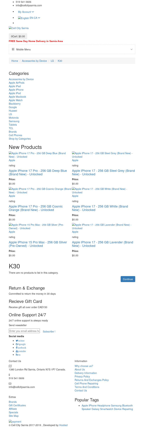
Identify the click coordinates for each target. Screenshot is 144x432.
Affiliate (13, 408)
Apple (12, 160)
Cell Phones (15, 135)
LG (52, 60)
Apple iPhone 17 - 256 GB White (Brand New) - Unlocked (100, 208)
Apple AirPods (16, 82)
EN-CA (34, 17)
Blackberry (15, 103)
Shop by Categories (20, 138)
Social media (16, 336)
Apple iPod (15, 93)
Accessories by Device (34, 60)
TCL (11, 128)
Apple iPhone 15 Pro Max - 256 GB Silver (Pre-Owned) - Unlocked (38, 244)
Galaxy (95, 409)
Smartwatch (106, 409)
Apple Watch (16, 100)
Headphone (103, 405)
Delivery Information (86, 373)
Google (13, 107)
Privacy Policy (82, 376)
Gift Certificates (17, 405)
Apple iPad (15, 86)
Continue (128, 279)
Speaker (86, 409)
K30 (60, 60)
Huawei (13, 110)
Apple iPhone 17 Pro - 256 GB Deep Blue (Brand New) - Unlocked (38, 172)
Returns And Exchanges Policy (92, 380)
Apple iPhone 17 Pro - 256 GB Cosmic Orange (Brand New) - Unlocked (36, 208)
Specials (13, 412)
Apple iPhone (16, 89)
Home (14, 60)
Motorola (14, 117)
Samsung (14, 121)
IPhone (93, 405)
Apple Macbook (17, 96)
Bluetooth (127, 405)
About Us (80, 369)
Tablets (13, 124)
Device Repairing (123, 409)
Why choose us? (84, 366)
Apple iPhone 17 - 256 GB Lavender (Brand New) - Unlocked (102, 244)
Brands (13, 131)
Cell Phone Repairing (86, 383)
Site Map (14, 415)
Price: (12, 179)
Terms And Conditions (87, 387)
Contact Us (81, 390)
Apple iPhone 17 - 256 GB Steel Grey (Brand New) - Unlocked (103, 172)
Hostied (63, 425)
